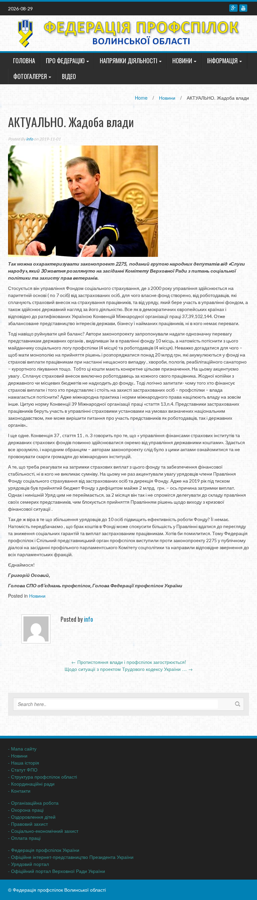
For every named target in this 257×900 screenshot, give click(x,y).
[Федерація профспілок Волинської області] (126, 32)
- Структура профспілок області (42, 776)
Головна (24, 60)
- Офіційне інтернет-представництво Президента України (71, 857)
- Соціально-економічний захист (43, 830)
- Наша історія (23, 762)
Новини (182, 60)
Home (141, 97)
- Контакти (19, 790)
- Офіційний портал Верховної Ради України (56, 871)
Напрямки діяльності (128, 60)
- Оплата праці (24, 837)
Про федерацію (65, 60)
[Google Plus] (233, 8)
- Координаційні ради (31, 783)
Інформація (222, 60)
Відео (69, 76)
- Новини (17, 755)
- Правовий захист (28, 823)
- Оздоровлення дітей (32, 816)
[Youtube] (243, 8)
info (29, 138)
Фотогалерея (30, 76)
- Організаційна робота (33, 802)
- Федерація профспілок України (43, 849)
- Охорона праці (26, 809)
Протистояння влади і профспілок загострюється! (128, 662)
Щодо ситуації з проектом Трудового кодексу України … (129, 669)
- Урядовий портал (28, 864)
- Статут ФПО (22, 769)
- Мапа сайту (22, 748)
